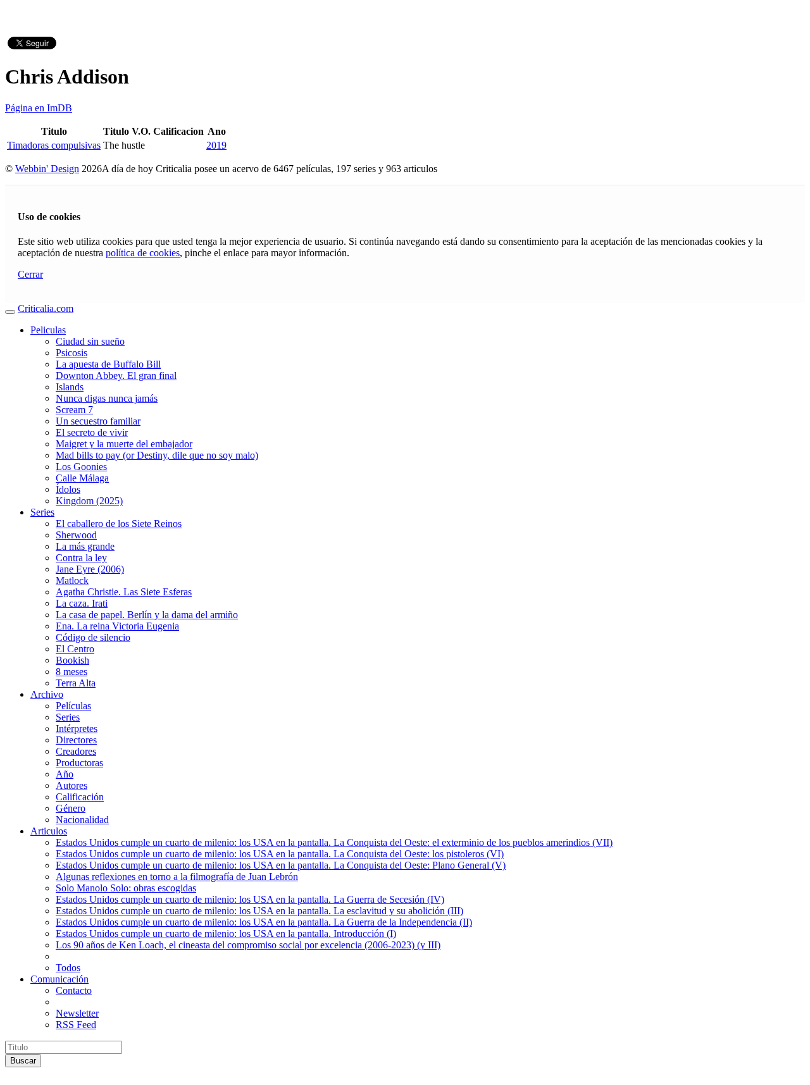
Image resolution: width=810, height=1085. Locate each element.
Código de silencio (93, 637)
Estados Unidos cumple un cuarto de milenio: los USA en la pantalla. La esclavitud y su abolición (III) (259, 910)
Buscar (23, 1060)
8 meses (71, 671)
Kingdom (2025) (89, 500)
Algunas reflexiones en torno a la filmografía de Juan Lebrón (177, 876)
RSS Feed (76, 1024)
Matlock (72, 580)
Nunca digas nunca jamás (107, 398)
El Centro (75, 648)
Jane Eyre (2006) (90, 569)
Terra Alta (76, 683)
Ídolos (68, 489)
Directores (76, 740)
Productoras (79, 762)
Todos (68, 967)
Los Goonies (81, 466)
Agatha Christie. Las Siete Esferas (124, 591)
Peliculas (48, 330)
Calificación (80, 796)
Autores (71, 785)
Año (64, 774)
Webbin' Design (47, 168)
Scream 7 (74, 409)
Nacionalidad (82, 819)
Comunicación (59, 979)
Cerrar (30, 274)
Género (70, 808)
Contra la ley (81, 557)
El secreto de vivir (92, 432)
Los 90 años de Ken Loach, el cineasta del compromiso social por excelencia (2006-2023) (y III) (248, 944)
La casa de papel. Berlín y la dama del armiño (147, 614)
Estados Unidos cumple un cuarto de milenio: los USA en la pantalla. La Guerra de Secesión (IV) (250, 899)
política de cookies (143, 252)
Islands (70, 386)
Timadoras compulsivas (54, 145)
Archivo (46, 694)
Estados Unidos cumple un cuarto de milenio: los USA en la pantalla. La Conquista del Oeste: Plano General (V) (281, 865)
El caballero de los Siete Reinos (119, 523)
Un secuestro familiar (98, 421)
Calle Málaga (82, 478)
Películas (73, 705)
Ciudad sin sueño (90, 341)
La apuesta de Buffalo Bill (108, 364)
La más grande (85, 546)
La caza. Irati (82, 603)
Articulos (48, 831)
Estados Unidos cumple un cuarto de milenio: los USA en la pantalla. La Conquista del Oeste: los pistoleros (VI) (280, 853)
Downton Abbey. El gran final (116, 375)
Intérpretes (76, 728)
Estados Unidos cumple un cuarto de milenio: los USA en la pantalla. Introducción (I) (226, 933)
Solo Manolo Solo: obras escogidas (126, 888)
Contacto (74, 990)
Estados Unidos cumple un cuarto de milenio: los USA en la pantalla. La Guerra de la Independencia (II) (264, 922)
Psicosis (71, 352)
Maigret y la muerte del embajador (124, 443)
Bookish (72, 660)
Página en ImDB (38, 107)
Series (42, 512)
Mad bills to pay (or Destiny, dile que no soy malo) (157, 455)
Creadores (76, 751)
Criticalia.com (45, 308)
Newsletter (77, 1013)
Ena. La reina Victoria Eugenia (117, 626)
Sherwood (76, 535)
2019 (216, 145)
